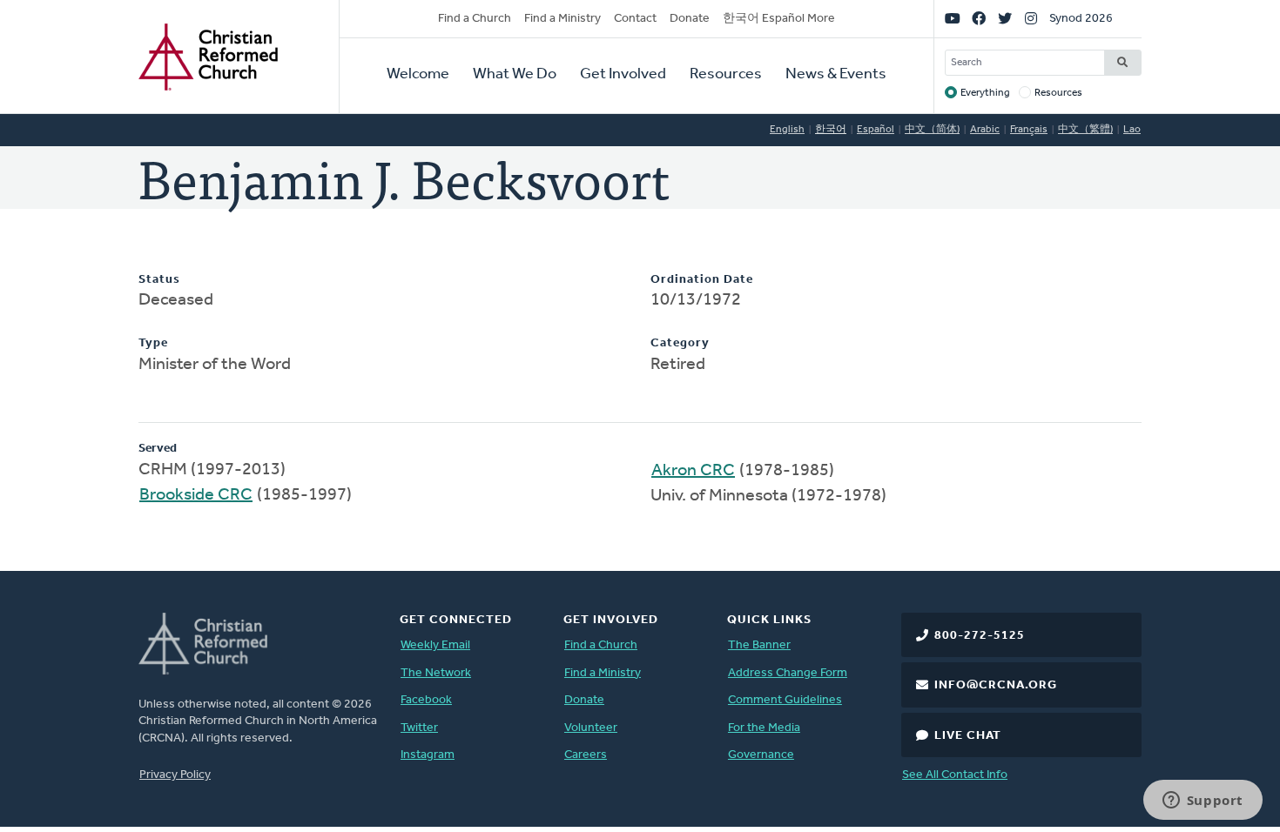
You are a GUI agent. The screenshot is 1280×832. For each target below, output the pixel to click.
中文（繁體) (1085, 129)
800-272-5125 (979, 635)
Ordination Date (701, 279)
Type (153, 343)
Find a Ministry (562, 18)
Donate (690, 18)
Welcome (418, 75)
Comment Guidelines (785, 700)
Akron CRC (693, 471)
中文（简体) (932, 129)
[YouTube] (952, 19)
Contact (635, 18)
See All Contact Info (954, 775)
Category (680, 343)
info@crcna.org (995, 685)
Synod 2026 (1081, 18)
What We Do (514, 75)
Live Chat (967, 735)
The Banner (759, 645)
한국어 (830, 129)
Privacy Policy (175, 775)
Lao (1132, 129)
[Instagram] (1031, 19)
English (787, 129)
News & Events (835, 75)
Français (1029, 129)
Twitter (419, 728)
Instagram (428, 755)
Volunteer (590, 728)
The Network (436, 673)
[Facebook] (979, 19)
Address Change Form (787, 673)
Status (159, 279)
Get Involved (623, 75)
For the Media (764, 728)
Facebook (426, 700)
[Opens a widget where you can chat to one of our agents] (1202, 801)
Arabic (985, 129)
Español (875, 129)
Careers (585, 755)
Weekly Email (435, 645)
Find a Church (474, 18)
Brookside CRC (196, 495)
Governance (761, 755)
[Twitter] (1005, 19)
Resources (726, 75)
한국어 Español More (779, 18)
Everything (985, 93)
